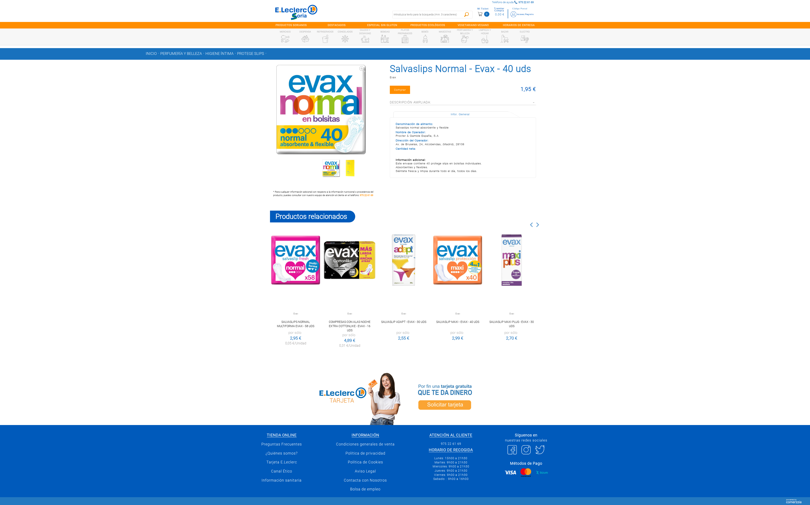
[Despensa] (305, 39)
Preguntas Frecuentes (281, 444)
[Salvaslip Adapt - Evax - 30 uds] (403, 260)
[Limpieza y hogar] (484, 39)
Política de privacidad (365, 453)
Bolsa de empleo (365, 489)
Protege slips (250, 53)
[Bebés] (425, 39)
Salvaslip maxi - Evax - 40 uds (457, 322)
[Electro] (525, 39)
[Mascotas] (445, 39)
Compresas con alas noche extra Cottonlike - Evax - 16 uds (349, 326)
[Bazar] (505, 39)
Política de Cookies (365, 462)
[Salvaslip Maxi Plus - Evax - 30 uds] (511, 260)
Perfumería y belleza (181, 53)
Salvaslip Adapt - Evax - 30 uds (403, 322)
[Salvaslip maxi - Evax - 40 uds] (457, 260)
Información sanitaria (282, 480)
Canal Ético (281, 471)
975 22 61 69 (366, 195)
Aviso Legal (365, 471)
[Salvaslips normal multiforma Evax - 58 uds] (295, 260)
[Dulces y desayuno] (365, 39)
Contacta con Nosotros (365, 480)
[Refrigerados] (325, 39)
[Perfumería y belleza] (465, 39)
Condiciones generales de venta (365, 444)
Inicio (151, 53)
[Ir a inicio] (296, 12)
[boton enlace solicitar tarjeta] (473, 398)
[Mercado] (285, 39)
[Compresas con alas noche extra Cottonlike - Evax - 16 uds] (349, 260)
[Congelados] (345, 39)
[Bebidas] (385, 39)
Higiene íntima (219, 53)
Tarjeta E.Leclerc (281, 462)
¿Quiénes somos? (282, 453)
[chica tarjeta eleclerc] (336, 398)
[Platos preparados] (405, 39)
